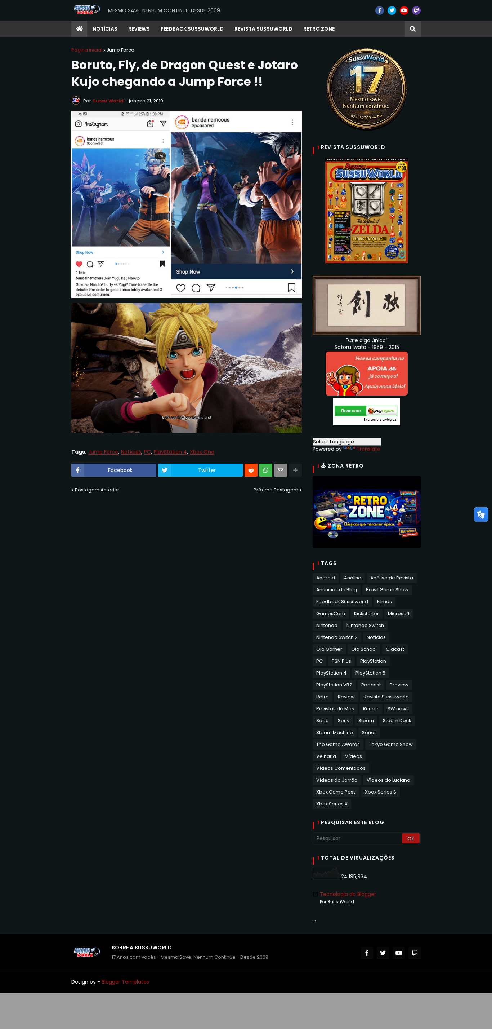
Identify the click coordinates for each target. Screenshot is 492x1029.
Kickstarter (366, 613)
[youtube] (404, 10)
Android (325, 577)
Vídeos (353, 756)
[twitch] (416, 10)
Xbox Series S (380, 792)
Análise (352, 577)
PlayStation (373, 661)
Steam (366, 720)
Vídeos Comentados (341, 768)
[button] (413, 29)
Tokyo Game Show (391, 744)
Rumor (371, 708)
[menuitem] (79, 29)
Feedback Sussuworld (342, 601)
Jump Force (120, 50)
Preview (399, 684)
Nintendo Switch (365, 625)
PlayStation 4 (170, 452)
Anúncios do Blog (336, 589)
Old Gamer (329, 649)
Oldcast (395, 649)
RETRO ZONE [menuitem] (319, 28)
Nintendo (326, 625)
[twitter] (392, 10)
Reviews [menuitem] (139, 28)
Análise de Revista (391, 577)
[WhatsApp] (265, 470)
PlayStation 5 (370, 673)
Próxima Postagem (276, 489)
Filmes (384, 601)
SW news (398, 708)
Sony (343, 720)
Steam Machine (334, 732)
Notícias (131, 452)
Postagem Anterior (97, 489)
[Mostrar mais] (295, 470)
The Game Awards (338, 744)
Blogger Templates (125, 981)
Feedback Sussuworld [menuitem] (192, 28)
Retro (322, 696)
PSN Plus (341, 661)
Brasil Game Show (387, 589)
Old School (364, 649)
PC (147, 452)
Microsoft (399, 613)
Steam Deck (397, 720)
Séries (369, 732)
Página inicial (86, 50)
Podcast (371, 684)
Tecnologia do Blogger (348, 894)
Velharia (326, 756)
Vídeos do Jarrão (337, 780)
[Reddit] (251, 470)
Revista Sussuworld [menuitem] (263, 28)
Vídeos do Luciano (388, 780)
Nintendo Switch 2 (337, 637)
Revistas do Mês (335, 708)
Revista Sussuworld (386, 696)
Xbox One (202, 452)
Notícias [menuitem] (105, 28)
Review (346, 696)
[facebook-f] (379, 10)
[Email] (280, 470)
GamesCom (330, 613)
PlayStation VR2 (334, 684)
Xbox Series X (332, 803)
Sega (322, 720)
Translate (368, 448)
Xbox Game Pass (336, 792)
